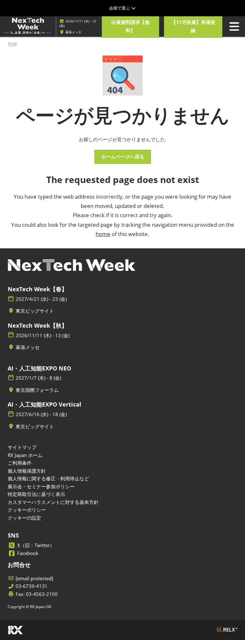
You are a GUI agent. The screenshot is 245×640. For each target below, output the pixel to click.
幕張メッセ (73, 32)
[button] (130, 26)
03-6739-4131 (32, 586)
